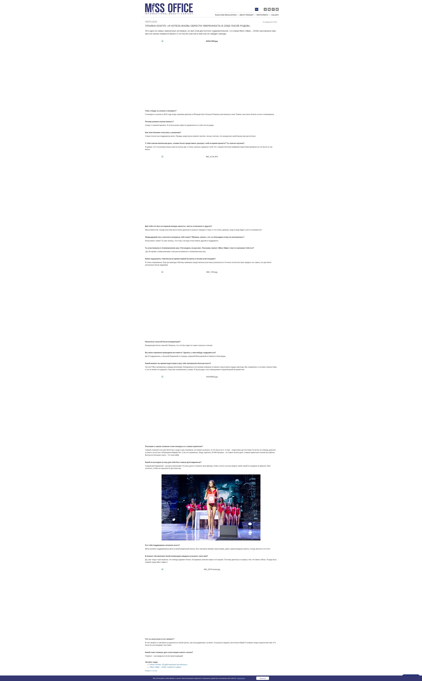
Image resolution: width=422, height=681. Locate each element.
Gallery (275, 15)
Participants (262, 15)
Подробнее (241, 678)
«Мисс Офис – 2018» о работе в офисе (165, 667)
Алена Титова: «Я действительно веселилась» (168, 664)
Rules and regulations (226, 15)
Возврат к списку (151, 671)
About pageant (247, 15)
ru (257, 9)
